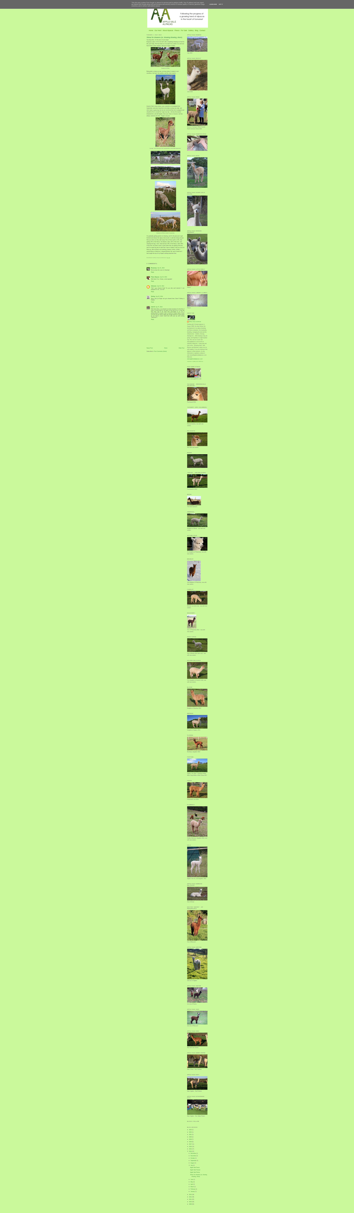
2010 (190, 1201)
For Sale (184, 30)
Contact (202, 30)
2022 (190, 1132)
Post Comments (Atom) (160, 351)
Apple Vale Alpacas (195, 321)
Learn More (213, 4)
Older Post (181, 348)
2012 (190, 1197)
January (193, 1191)
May (192, 1182)
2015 (190, 1149)
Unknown (153, 286)
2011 (190, 1199)
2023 (190, 1129)
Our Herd (158, 30)
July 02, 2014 (163, 277)
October (193, 1158)
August (193, 1163)
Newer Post (150, 348)
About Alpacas (168, 30)
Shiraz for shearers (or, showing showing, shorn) (164, 37)
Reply (152, 272)
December (193, 1153)
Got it (221, 4)
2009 (190, 1204)
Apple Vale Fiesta (194, 1167)
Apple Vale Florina (195, 1172)
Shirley (153, 296)
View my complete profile (195, 361)
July (192, 1165)
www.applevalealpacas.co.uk (194, 359)
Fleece (177, 30)
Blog (196, 30)
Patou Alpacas (155, 277)
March (192, 1186)
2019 (190, 1139)
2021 (190, 1134)
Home (151, 30)
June (192, 1179)
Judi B (153, 307)
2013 (190, 1194)
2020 (190, 1137)
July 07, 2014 (158, 307)
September (194, 1160)
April (192, 1184)
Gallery (191, 30)
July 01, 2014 (160, 268)
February (193, 1189)
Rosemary (154, 268)
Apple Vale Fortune (195, 1170)
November (193, 1155)
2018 (190, 1141)
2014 (190, 1151)
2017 (190, 1144)
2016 (190, 1146)
